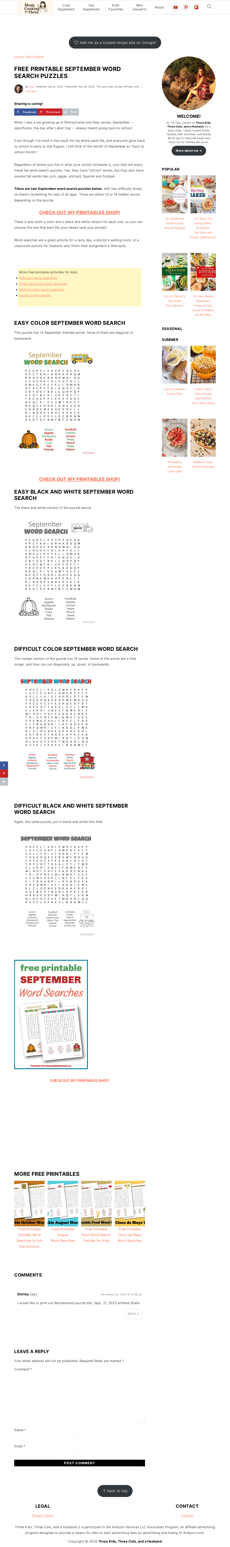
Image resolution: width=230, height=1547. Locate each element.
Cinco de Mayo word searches (43, 284)
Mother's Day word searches (41, 289)
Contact (187, 1515)
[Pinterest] (185, 7)
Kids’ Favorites (116, 7)
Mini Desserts (139, 7)
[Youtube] (175, 7)
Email (19, 1446)
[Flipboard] (196, 7)
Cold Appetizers (66, 7)
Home (18, 56)
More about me (187, 150)
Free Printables (34, 56)
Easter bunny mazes (35, 295)
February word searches (38, 278)
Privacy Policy (43, 1515)
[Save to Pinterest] (4, 773)
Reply (134, 1314)
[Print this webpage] (4, 782)
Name (20, 1430)
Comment (23, 1369)
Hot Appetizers (91, 7)
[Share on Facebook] (4, 765)
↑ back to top (115, 1491)
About (159, 7)
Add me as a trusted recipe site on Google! (118, 42)
